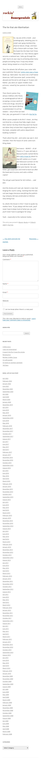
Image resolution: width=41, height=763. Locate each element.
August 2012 (7, 592)
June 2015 (6, 505)
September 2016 (8, 465)
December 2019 (8, 405)
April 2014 (6, 539)
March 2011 (6, 637)
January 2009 (7, 705)
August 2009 (7, 687)
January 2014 (7, 547)
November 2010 (8, 647)
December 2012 (8, 581)
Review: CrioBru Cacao (10, 357)
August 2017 (7, 439)
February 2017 (7, 452)
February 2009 (7, 702)
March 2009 (6, 700)
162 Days (5, 365)
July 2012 (5, 594)
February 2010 (7, 671)
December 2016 (8, 457)
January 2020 (7, 402)
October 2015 (7, 494)
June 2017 (6, 444)
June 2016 (6, 473)
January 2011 (7, 642)
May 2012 (6, 600)
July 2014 (5, 531)
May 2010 (6, 663)
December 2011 (8, 613)
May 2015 (6, 508)
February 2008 (7, 734)
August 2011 (7, 623)
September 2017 (8, 436)
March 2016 (6, 481)
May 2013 (6, 568)
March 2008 (6, 731)
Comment (7, 259)
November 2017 (8, 431)
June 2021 (6, 386)
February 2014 (7, 544)
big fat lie (33, 114)
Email (5, 292)
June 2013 (6, 565)
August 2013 (7, 560)
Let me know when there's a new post (19, 309)
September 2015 (8, 497)
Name (5, 284)
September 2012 (8, 589)
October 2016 (7, 463)
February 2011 (7, 639)
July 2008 (5, 721)
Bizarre (21, 222)
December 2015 (8, 489)
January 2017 (7, 455)
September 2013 (8, 558)
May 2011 (6, 631)
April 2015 (6, 510)
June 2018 (6, 421)
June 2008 (6, 724)
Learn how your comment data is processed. (19, 319)
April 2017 (6, 450)
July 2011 (5, 626)
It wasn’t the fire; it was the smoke (14, 352)
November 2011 (8, 616)
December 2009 (8, 676)
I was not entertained (10, 349)
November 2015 (8, 492)
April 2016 (6, 479)
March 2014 (6, 542)
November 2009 (8, 679)
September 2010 (8, 652)
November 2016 (8, 460)
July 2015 (5, 502)
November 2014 (8, 523)
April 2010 (6, 666)
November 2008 (8, 710)
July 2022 (5, 378)
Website (6, 301)
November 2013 (8, 552)
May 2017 (6, 447)
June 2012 (6, 597)
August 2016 (7, 468)
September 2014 (8, 526)
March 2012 (6, 605)
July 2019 (5, 407)
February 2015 (7, 515)
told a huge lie (25, 156)
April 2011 (6, 634)
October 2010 (7, 650)
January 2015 (7, 518)
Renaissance (7, 355)
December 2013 (8, 550)
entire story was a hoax (29, 72)
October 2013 (7, 555)
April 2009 (6, 697)
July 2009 (5, 689)
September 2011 (8, 621)
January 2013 (7, 579)
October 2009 (7, 681)
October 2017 (7, 434)
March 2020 (6, 399)
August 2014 (7, 529)
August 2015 (7, 500)
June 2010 (6, 660)
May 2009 (6, 695)
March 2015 (6, 513)
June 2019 (6, 410)
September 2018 (8, 418)
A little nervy (7, 347)
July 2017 (5, 442)
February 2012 (7, 608)
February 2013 (7, 576)
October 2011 (7, 618)
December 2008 (8, 708)
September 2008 (8, 716)
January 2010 (7, 674)
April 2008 (6, 729)
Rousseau (33, 239)
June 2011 (6, 629)
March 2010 (6, 668)
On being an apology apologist (12, 363)
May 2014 (6, 537)
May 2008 (6, 726)
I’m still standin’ (8, 360)
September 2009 (8, 684)
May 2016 (6, 476)
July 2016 (5, 471)
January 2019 (7, 415)
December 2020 (8, 389)
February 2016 (7, 484)
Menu (20, 7)
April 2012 (6, 602)
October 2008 (7, 713)
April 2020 (6, 397)
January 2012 (7, 610)
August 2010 (7, 655)
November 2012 (8, 584)
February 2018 (7, 426)
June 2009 (6, 692)
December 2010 (8, 645)
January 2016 (7, 486)
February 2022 (7, 381)
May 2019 (6, 413)
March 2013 (6, 573)
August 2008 (7, 718)
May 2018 (6, 423)
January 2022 (7, 384)
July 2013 (5, 563)
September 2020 (8, 392)
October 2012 (7, 587)
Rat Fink (10, 225)
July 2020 (5, 394)
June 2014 (6, 534)
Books (26, 222)
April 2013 (6, 571)
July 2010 (5, 658)
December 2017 (8, 428)
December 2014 (8, 521)
